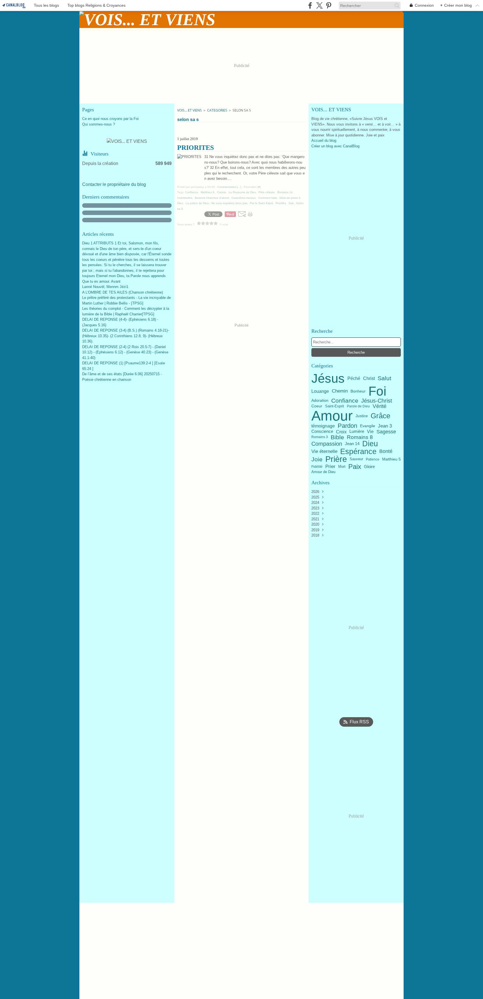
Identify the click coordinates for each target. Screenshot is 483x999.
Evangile (367, 426)
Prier (330, 466)
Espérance (358, 451)
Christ (369, 378)
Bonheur (358, 391)
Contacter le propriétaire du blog (114, 184)
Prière (336, 459)
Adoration (319, 401)
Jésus (328, 378)
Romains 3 (319, 437)
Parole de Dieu (358, 406)
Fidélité (317, 466)
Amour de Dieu (323, 472)
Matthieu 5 (391, 459)
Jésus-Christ (376, 400)
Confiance (344, 401)
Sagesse (386, 431)
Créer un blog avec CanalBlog (335, 146)
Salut (384, 378)
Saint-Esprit (334, 406)
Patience (372, 459)
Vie (370, 431)
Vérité (380, 406)
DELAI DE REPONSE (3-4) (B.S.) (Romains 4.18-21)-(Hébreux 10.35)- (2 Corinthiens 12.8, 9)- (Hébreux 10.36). (125, 335)
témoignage (323, 426)
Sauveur (356, 459)
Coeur (316, 406)
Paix (354, 466)
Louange (320, 391)
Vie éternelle (324, 451)
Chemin (340, 391)
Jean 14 (352, 444)
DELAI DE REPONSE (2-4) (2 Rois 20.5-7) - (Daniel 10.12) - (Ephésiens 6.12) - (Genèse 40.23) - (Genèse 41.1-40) (125, 352)
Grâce (380, 415)
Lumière (356, 431)
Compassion (326, 444)
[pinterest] (328, 5)
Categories (217, 110)
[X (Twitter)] (319, 5)
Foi (377, 391)
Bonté (385, 451)
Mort (341, 467)
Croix (341, 431)
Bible (337, 437)
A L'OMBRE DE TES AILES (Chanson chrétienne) (122, 292)
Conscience (322, 431)
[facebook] (310, 5)
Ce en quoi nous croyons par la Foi (110, 119)
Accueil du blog (323, 140)
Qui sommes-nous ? (98, 124)
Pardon (347, 426)
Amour (332, 416)
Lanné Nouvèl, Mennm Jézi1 (105, 287)
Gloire (369, 467)
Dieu (370, 444)
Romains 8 (360, 437)
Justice (362, 416)
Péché (353, 378)
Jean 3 (385, 426)
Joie (317, 459)
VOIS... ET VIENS (189, 110)
